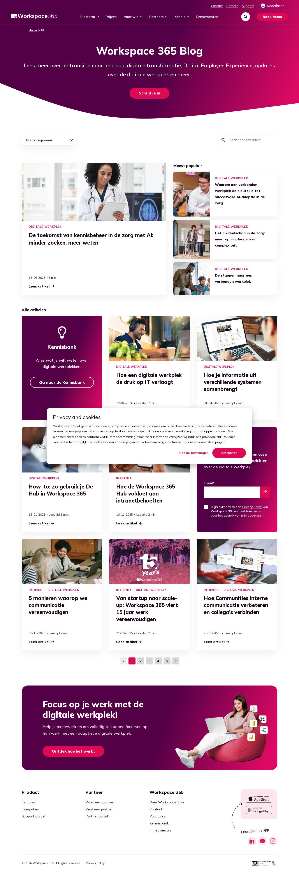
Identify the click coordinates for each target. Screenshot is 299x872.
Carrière (232, 5)
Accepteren (229, 453)
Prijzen (111, 16)
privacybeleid (211, 437)
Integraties (30, 809)
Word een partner (100, 802)
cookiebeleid (205, 442)
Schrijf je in (149, 93)
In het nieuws (160, 830)
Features (28, 802)
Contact (217, 5)
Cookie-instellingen (194, 453)
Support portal (33, 816)
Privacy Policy (252, 507)
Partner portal (97, 816)
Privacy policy (95, 863)
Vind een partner (99, 809)
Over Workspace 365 (167, 802)
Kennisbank (159, 823)
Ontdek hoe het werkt (73, 751)
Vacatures (157, 816)
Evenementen (207, 16)
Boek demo (272, 16)
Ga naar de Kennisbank (62, 382)
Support (248, 5)
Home (33, 30)
